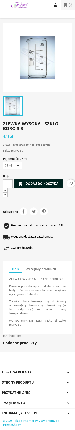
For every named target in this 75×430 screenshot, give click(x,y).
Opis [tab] (15, 269)
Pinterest (44, 211)
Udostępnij (23, 211)
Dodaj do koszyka (38, 183)
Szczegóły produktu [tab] (40, 269)
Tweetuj (34, 211)
